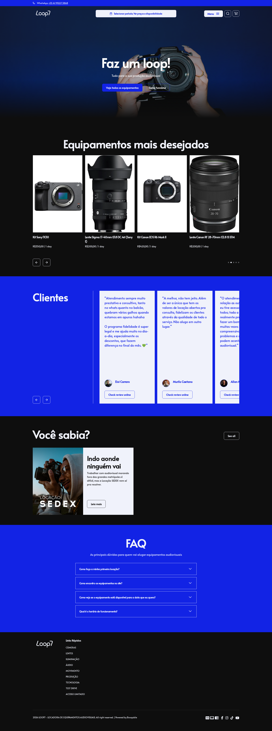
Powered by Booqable (126, 717)
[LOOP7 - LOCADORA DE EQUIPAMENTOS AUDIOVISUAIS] (43, 14)
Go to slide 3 (233, 262)
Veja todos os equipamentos (122, 87)
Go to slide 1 (228, 262)
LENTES (69, 653)
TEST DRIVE (71, 688)
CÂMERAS (71, 647)
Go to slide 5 (238, 262)
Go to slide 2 (231, 262)
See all (231, 436)
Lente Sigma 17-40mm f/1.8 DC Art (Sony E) (108, 239)
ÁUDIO (69, 665)
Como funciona (157, 87)
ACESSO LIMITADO (75, 694)
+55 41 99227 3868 (58, 3)
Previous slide (36, 262)
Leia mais (96, 504)
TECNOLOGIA (72, 682)
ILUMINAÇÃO (72, 659)
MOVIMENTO (72, 670)
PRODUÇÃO (72, 676)
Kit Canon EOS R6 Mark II (151, 237)
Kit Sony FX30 (41, 237)
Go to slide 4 (236, 262)
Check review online (119, 394)
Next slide (46, 262)
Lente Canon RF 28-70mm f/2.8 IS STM (212, 237)
